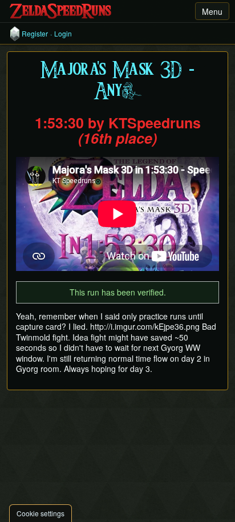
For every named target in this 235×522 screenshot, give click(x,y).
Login (63, 33)
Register (35, 33)
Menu (212, 11)
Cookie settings (40, 513)
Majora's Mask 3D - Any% (117, 81)
